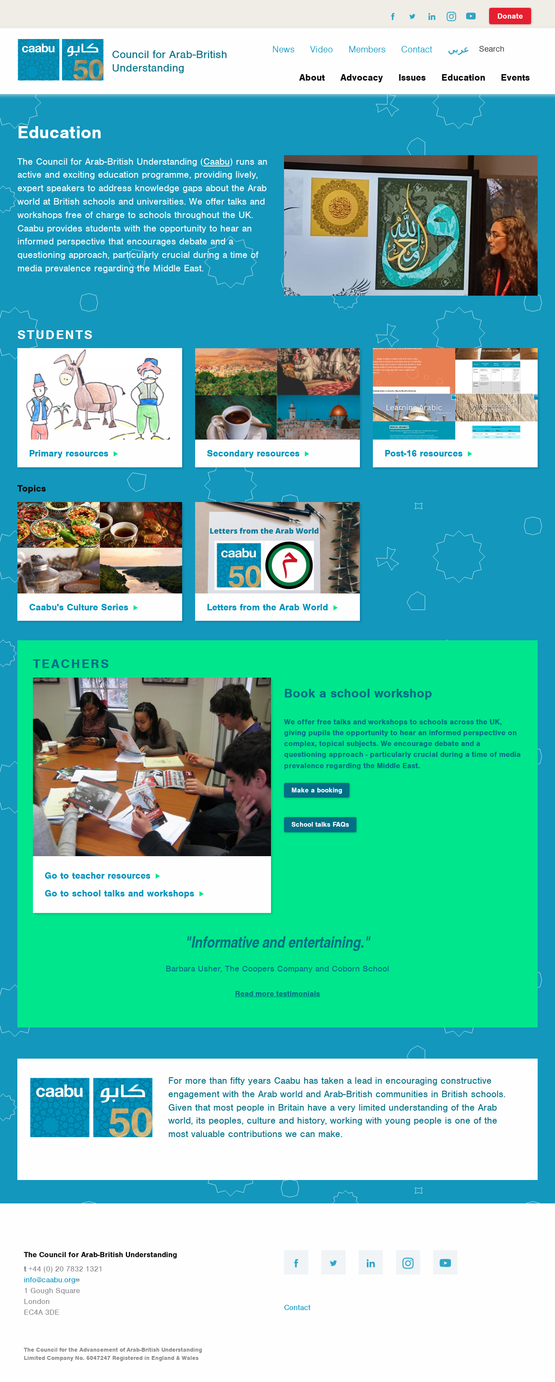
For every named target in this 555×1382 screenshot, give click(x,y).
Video (321, 49)
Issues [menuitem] (412, 77)
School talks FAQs (320, 824)
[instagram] (450, 14)
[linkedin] (431, 14)
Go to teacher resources (97, 875)
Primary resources (68, 453)
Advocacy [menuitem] (361, 77)
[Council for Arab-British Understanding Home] (60, 59)
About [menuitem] (312, 77)
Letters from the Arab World (267, 607)
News (283, 49)
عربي (458, 49)
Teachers (71, 663)
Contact (416, 49)
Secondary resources (253, 453)
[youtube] (470, 14)
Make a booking (316, 790)
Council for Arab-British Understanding (169, 61)
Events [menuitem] (515, 77)
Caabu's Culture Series (78, 607)
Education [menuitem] (463, 77)
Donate (510, 16)
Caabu (216, 161)
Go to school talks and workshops (119, 893)
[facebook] (392, 14)
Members (367, 49)
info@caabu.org (49, 1279)
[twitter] (411, 14)
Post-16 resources (424, 453)
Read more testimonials (277, 993)
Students (55, 334)
